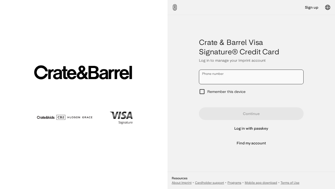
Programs (234, 183)
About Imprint (182, 183)
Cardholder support (209, 183)
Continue (251, 114)
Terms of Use (290, 183)
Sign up (311, 7)
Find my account (251, 143)
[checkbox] (251, 91)
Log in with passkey (251, 128)
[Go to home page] (175, 7)
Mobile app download (261, 183)
